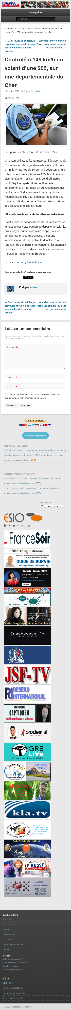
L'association (8, 934)
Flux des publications (12, 987)
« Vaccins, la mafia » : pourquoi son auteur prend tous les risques (35, 449)
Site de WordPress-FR (13, 997)
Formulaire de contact (12, 969)
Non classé (7, 939)
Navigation (35, 12)
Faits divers (33, 28)
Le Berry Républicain (29, 262)
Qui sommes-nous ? (12, 959)
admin (33, 287)
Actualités (7, 919)
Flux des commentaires (13, 992)
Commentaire (12, 347)
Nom (11, 386)
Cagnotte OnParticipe (35, 435)
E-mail (11, 377)
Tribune (5, 949)
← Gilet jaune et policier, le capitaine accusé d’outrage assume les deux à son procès (20, 46)
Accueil (21, 28)
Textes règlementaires (13, 944)
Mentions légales (10, 965)
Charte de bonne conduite (14, 962)
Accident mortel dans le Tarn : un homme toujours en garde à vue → (51, 44)
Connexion (7, 982)
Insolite (5, 929)
